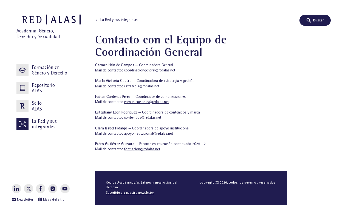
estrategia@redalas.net (141, 86)
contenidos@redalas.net (142, 117)
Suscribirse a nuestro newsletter (130, 192)
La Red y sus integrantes (44, 124)
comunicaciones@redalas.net (146, 101)
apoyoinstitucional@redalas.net (148, 133)
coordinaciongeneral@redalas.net (149, 70)
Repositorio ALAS (43, 88)
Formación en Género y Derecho (49, 70)
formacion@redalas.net (142, 148)
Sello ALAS (37, 106)
